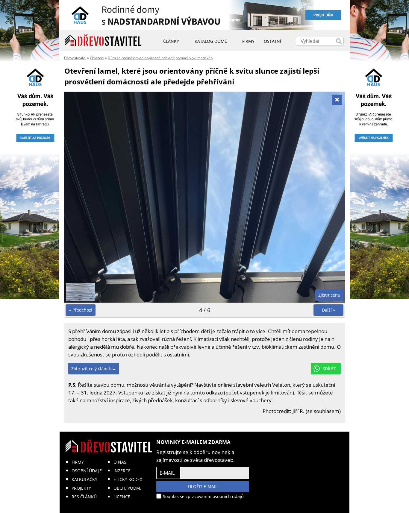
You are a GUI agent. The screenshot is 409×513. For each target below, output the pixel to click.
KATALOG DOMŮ (211, 41)
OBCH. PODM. (127, 488)
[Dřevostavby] (103, 40)
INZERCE (122, 470)
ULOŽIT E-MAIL (202, 486)
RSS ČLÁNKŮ (84, 497)
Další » (328, 310)
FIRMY (78, 462)
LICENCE (121, 497)
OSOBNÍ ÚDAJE (87, 470)
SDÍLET (329, 368)
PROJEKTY (81, 488)
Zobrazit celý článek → (93, 368)
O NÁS (119, 462)
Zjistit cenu (329, 295)
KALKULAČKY (84, 479)
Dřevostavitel (75, 57)
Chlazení (97, 57)
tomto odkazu (206, 392)
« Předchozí (80, 310)
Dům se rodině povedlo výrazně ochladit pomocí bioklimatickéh (160, 57)
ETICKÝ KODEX (127, 479)
